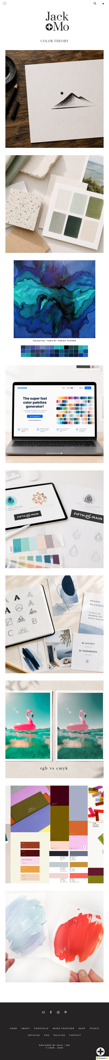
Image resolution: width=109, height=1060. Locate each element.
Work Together (63, 1028)
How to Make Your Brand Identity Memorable (54, 626)
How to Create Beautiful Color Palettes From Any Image (54, 311)
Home (14, 1028)
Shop (82, 1028)
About (26, 1028)
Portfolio (41, 1028)
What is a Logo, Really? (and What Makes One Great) (54, 521)
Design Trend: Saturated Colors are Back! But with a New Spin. (54, 836)
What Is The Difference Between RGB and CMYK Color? (54, 731)
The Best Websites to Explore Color (54, 416)
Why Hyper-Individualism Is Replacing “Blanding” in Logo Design (54, 101)
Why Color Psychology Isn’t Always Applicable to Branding (54, 938)
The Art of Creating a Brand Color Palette (55, 205)
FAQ (46, 1035)
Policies (59, 1035)
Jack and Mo (57, 21)
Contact (74, 1035)
